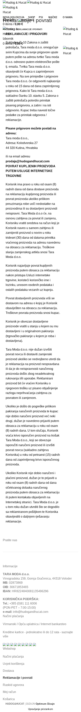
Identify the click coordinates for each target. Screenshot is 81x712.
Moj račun (9, 691)
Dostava (8, 670)
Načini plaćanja (13, 656)
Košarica (9, 699)
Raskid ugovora (13, 684)
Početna (8, 29)
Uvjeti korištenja (13, 663)
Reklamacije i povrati (17, 677)
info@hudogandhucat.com (30, 611)
